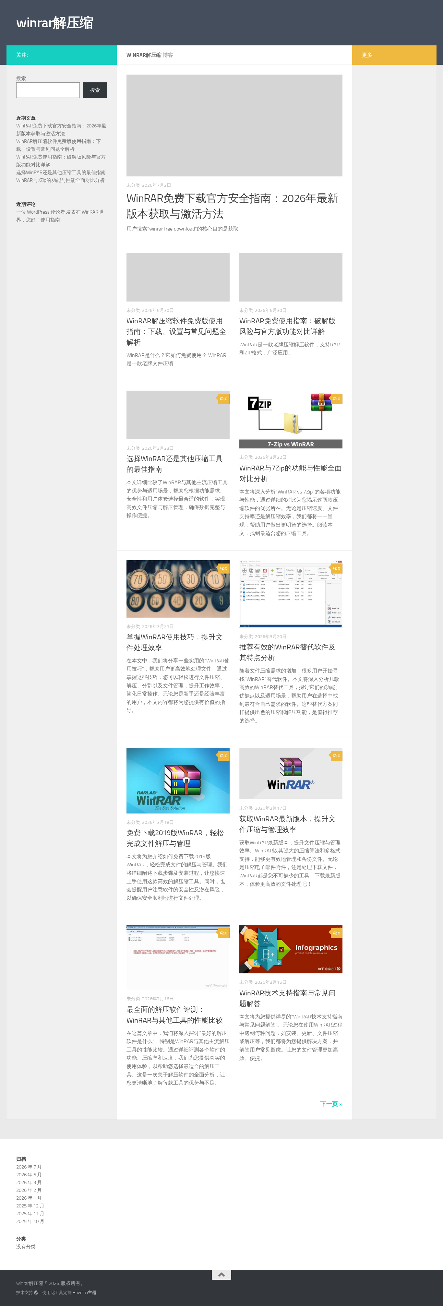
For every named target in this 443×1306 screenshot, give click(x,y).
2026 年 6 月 (29, 1175)
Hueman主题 (84, 1292)
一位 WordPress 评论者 (40, 212)
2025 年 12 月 (30, 1206)
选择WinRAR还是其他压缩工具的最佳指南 (61, 172)
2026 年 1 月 (29, 1198)
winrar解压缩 (54, 23)
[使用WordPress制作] (36, 1292)
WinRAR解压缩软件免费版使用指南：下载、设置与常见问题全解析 (176, 332)
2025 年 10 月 (30, 1221)
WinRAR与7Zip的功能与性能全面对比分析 (60, 180)
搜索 (21, 78)
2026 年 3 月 (29, 1182)
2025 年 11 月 (30, 1214)
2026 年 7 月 (29, 1167)
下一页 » (331, 1104)
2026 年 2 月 (29, 1190)
